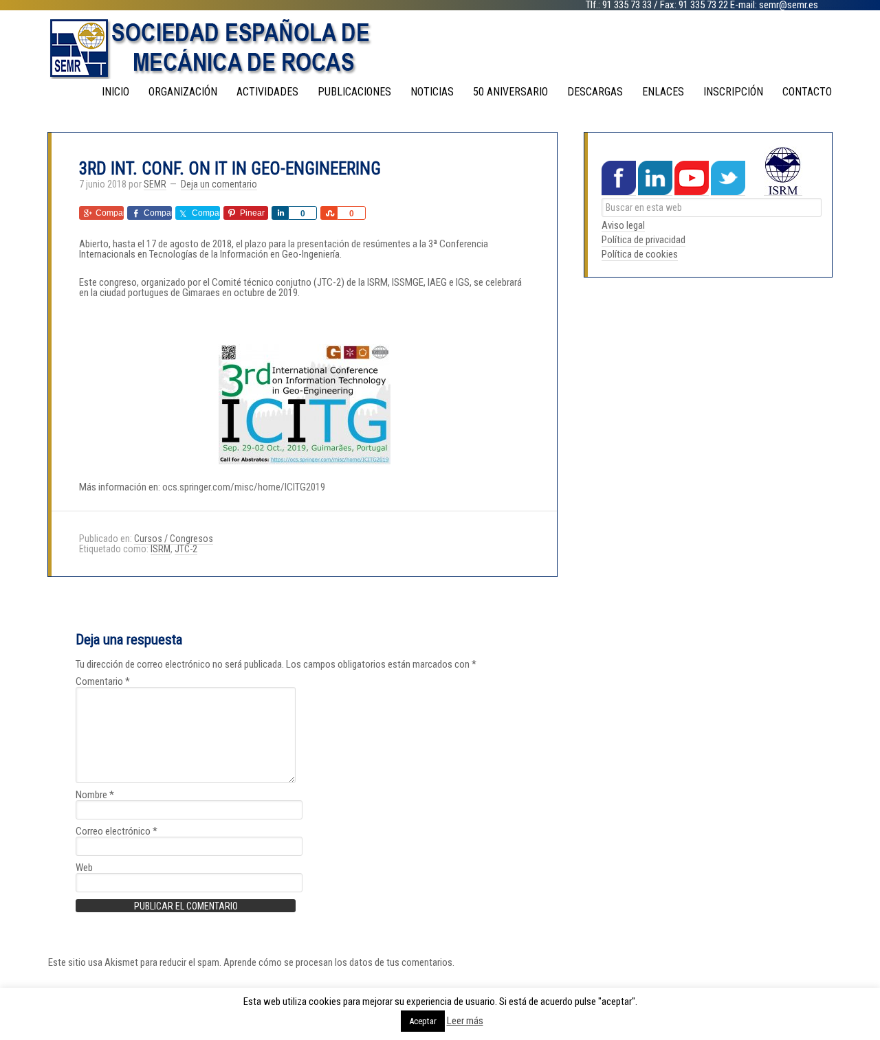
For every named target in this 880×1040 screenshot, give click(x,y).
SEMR (440, 48)
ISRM (160, 548)
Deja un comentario (219, 184)
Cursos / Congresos (173, 538)
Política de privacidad (643, 240)
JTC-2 (186, 548)
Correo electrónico (116, 831)
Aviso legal (623, 225)
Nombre (95, 795)
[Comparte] (280, 213)
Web (84, 868)
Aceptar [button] (423, 1021)
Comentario (103, 682)
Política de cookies (640, 254)
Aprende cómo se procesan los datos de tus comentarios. (338, 962)
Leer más (465, 1021)
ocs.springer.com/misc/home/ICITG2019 (243, 487)
